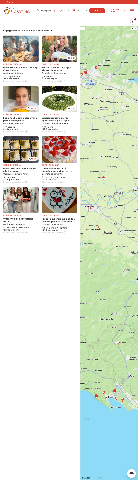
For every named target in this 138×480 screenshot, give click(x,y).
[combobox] (46, 11)
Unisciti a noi (115, 10)
